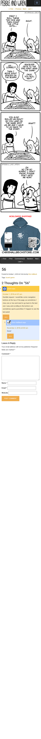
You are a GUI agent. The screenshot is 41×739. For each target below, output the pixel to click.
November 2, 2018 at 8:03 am (17, 328)
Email (4, 388)
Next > (25, 9)
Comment (6, 354)
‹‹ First (4, 259)
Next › (37, 259)
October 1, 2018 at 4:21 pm (12, 294)
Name (4, 383)
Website (5, 393)
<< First (11, 9)
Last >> (30, 9)
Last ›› (20, 262)
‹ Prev (10, 259)
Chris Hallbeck (32, 274)
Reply (6, 317)
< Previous (18, 9)
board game (10, 278)
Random (30, 259)
